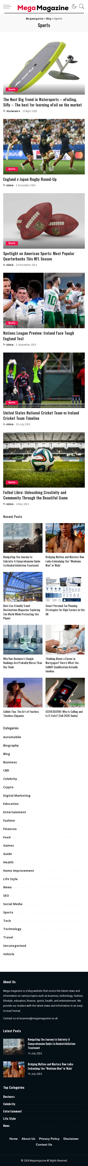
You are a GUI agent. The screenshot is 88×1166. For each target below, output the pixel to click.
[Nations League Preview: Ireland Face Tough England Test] (44, 300)
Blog (6, 754)
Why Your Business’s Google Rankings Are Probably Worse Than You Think (22, 662)
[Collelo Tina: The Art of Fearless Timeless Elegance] (23, 692)
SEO (6, 895)
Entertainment (14, 812)
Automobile (12, 737)
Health (8, 862)
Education (11, 804)
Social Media (12, 904)
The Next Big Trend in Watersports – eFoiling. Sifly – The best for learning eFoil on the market (42, 102)
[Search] (80, 6)
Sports (11, 89)
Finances (10, 829)
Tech (7, 921)
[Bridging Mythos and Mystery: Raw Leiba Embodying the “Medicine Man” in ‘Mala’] (65, 538)
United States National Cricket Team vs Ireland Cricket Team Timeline (41, 415)
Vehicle (8, 954)
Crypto (8, 787)
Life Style (10, 879)
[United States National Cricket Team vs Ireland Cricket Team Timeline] (44, 380)
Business (10, 762)
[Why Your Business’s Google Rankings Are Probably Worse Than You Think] (23, 640)
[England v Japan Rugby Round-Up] (44, 146)
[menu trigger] (8, 6)
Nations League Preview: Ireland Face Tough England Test (38, 335)
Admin (10, 185)
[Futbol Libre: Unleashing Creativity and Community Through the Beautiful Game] (44, 460)
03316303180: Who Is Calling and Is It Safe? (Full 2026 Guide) (64, 713)
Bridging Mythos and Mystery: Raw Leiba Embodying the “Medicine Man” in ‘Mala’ (64, 561)
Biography (11, 745)
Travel (8, 937)
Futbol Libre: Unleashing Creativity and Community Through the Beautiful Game (35, 495)
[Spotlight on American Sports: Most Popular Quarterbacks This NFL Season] (44, 221)
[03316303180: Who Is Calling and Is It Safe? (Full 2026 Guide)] (65, 692)
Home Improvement (18, 871)
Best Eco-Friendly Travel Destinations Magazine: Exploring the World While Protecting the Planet (21, 612)
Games (8, 845)
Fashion (9, 820)
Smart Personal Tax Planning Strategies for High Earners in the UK (65, 610)
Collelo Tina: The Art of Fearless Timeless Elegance (21, 713)
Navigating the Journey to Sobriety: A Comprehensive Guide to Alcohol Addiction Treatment (21, 561)
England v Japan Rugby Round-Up (30, 179)
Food (6, 837)
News (7, 887)
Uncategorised (14, 946)
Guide (7, 854)
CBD (6, 770)
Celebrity (10, 779)
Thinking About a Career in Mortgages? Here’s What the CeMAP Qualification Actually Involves (62, 664)
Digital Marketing (17, 795)
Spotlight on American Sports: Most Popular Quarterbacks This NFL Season (38, 256)
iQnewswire (13, 111)
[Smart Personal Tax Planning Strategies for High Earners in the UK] (65, 587)
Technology (12, 929)
